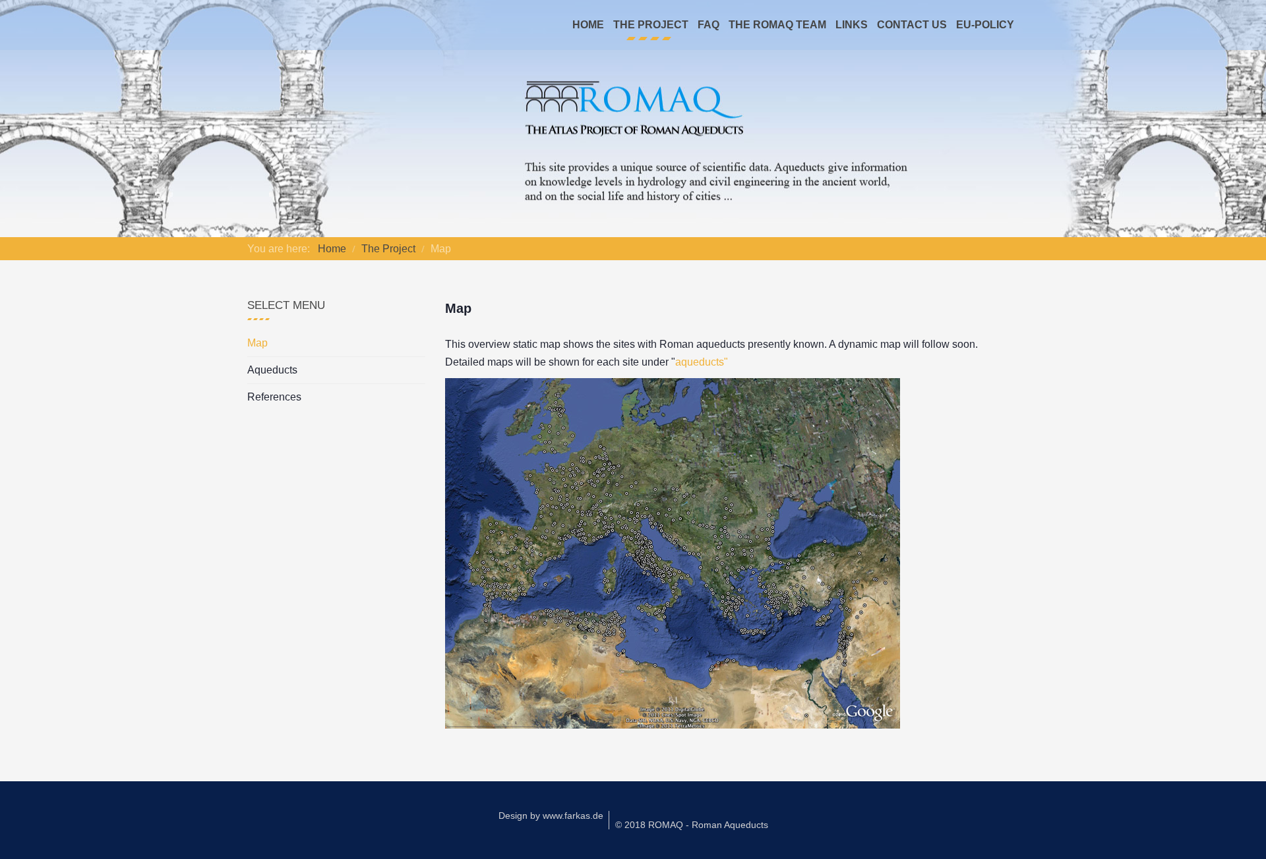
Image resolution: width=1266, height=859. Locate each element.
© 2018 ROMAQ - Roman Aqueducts (691, 824)
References (274, 396)
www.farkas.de (573, 815)
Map (257, 342)
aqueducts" (701, 362)
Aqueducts (272, 369)
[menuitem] (588, 25)
